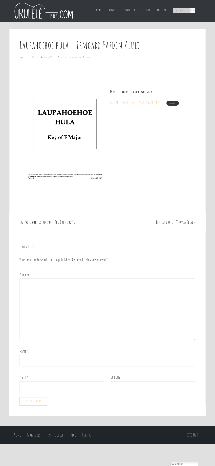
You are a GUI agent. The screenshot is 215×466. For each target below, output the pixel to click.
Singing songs (76, 57)
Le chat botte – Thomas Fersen (176, 222)
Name (23, 351)
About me (161, 10)
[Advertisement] (152, 147)
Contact (87, 435)
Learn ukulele (132, 10)
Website (116, 377)
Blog (148, 10)
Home (98, 10)
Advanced (65, 57)
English (178, 464)
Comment (25, 274)
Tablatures (113, 10)
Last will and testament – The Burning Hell (48, 222)
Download (173, 103)
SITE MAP (192, 435)
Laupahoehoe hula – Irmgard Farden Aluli (137, 102)
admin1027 (48, 57)
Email (24, 377)
